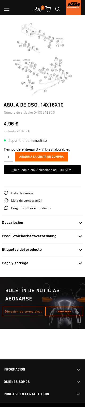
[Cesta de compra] (46, 9)
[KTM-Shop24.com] (73, 7)
